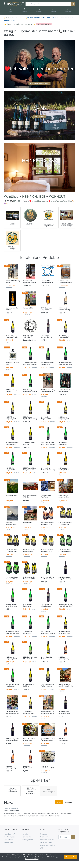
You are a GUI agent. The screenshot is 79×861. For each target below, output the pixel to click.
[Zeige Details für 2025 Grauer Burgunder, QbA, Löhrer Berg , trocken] (66, 408)
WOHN (54, 196)
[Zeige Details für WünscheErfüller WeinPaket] (48, 486)
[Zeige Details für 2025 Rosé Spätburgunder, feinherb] (66, 647)
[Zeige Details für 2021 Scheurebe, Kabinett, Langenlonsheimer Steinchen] (13, 380)
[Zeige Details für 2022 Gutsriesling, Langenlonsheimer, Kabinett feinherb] (13, 595)
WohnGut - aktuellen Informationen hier (20, 24)
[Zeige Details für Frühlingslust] (30, 513)
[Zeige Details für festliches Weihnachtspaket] (13, 513)
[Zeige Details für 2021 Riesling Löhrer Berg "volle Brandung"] (66, 353)
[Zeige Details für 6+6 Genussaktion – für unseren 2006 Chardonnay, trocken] (30, 567)
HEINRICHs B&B (33, 196)
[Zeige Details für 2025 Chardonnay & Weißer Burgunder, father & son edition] (48, 675)
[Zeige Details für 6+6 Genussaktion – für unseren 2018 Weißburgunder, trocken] (13, 540)
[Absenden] (73, 837)
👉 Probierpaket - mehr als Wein (14, 18)
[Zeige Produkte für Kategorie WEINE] (12, 215)
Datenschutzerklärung (32, 859)
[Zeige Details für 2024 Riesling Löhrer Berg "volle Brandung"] (48, 433)
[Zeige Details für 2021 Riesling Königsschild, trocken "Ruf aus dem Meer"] (30, 380)
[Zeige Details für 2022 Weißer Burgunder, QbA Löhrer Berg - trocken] (13, 408)
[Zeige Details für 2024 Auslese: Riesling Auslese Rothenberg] (66, 458)
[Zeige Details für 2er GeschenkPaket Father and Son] (66, 380)
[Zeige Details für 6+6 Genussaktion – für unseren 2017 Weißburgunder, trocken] (66, 513)
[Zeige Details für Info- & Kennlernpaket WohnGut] (30, 486)
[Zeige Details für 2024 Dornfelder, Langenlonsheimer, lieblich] (66, 567)
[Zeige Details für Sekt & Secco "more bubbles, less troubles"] (30, 729)
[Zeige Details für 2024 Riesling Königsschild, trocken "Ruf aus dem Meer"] (13, 458)
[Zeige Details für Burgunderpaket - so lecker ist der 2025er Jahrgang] (48, 702)
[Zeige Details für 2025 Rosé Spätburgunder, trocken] (13, 756)
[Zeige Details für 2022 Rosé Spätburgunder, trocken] (30, 756)
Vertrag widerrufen (44, 24)
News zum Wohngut (11, 810)
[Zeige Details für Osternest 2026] (30, 298)
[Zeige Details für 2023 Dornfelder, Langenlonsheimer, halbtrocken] (66, 702)
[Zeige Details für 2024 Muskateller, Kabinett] (30, 433)
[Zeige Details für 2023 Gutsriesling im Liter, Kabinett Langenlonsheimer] (30, 647)
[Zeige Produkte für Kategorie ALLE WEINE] (30, 215)
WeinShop (11, 196)
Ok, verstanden (70, 857)
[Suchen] (73, 4)
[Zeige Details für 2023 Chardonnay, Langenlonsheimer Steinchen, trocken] (66, 622)
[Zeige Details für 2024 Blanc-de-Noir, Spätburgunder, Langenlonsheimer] (13, 433)
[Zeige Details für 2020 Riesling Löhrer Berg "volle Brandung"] (30, 353)
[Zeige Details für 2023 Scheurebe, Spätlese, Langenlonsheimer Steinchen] (48, 647)
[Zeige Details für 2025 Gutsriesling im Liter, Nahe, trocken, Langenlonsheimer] (48, 567)
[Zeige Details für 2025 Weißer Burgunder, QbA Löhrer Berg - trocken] (30, 702)
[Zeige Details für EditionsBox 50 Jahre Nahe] (13, 353)
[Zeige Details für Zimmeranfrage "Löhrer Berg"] (30, 326)
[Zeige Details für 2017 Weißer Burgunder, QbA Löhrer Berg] (66, 326)
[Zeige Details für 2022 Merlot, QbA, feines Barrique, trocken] (48, 595)
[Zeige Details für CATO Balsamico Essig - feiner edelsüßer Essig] (48, 298)
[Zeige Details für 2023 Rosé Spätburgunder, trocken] (66, 729)
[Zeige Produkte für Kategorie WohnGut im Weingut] (12, 238)
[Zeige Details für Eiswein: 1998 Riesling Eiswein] (13, 271)
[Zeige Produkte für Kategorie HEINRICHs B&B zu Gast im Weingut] (66, 215)
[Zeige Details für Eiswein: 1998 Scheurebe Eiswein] (30, 271)
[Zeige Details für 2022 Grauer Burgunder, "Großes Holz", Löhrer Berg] (13, 647)
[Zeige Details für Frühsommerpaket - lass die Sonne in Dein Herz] (66, 675)
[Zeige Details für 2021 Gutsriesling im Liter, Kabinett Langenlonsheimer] (48, 353)
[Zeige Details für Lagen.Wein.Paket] (13, 486)
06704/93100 (17, 201)
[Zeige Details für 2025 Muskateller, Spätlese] (30, 675)
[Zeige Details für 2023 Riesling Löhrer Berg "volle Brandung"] (13, 622)
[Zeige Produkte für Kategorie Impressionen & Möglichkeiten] (48, 215)
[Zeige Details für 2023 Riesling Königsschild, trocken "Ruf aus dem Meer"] (48, 622)
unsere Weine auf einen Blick (61, 201)
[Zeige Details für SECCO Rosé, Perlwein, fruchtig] (66, 298)
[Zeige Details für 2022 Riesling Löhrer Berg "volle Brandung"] (66, 595)
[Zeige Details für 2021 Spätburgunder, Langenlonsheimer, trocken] (13, 729)
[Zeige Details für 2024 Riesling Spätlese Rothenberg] (48, 458)
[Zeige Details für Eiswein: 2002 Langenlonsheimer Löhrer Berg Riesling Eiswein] (48, 271)
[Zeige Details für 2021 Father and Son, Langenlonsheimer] (48, 380)
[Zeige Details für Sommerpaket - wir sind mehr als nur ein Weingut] (13, 702)
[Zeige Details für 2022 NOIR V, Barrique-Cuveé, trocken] (48, 326)
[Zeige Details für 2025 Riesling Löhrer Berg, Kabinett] (13, 675)
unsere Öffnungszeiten (40, 201)
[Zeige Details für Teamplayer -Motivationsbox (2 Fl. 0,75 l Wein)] (48, 756)
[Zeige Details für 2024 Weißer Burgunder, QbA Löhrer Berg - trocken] (48, 408)
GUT (62, 196)
